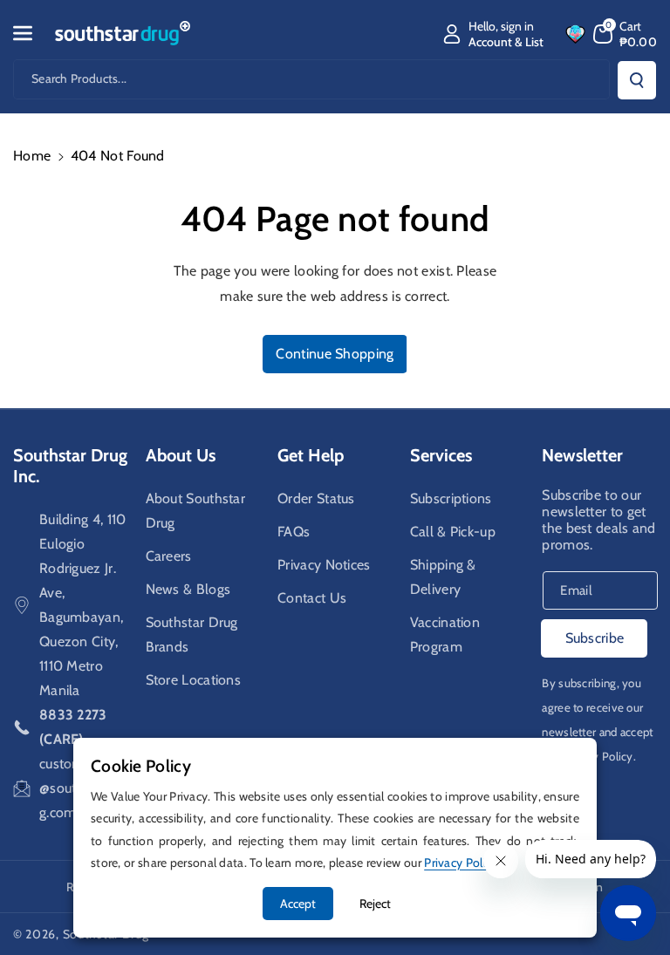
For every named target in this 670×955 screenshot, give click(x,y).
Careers (169, 556)
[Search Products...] (637, 80)
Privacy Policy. (599, 756)
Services (441, 455)
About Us (180, 455)
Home (32, 155)
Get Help (310, 455)
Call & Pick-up (453, 531)
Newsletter (582, 455)
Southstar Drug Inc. (70, 466)
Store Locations (194, 680)
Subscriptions (451, 498)
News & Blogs (188, 589)
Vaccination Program (445, 634)
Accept (298, 903)
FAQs (293, 531)
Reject (375, 903)
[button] (32, 33)
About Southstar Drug (196, 510)
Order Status (316, 498)
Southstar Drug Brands (192, 634)
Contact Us (311, 598)
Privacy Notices (324, 564)
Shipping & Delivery (443, 576)
